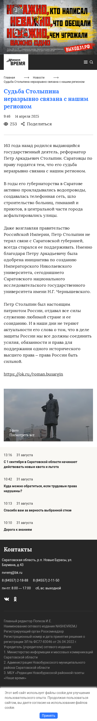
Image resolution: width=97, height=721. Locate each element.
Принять (48, 715)
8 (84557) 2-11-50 (46, 580)
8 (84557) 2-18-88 (15, 580)
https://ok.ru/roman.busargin (33, 374)
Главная (9, 77)
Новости (38, 77)
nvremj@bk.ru (12, 572)
